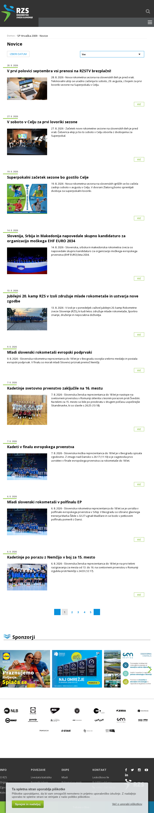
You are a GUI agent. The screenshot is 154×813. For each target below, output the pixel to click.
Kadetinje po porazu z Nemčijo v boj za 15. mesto (51, 557)
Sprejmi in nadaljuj (28, 804)
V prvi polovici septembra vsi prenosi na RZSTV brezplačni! (59, 70)
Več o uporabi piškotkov (127, 804)
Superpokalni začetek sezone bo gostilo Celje (48, 177)
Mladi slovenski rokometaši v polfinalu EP (44, 502)
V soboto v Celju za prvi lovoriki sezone (42, 121)
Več (139, 104)
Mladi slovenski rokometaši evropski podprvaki (49, 352)
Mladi (65, 777)
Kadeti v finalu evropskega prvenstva (40, 446)
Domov (11, 35)
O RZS (3, 777)
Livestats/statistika (41, 777)
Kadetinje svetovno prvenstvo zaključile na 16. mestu (55, 388)
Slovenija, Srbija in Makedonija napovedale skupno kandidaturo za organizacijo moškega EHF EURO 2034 (66, 238)
